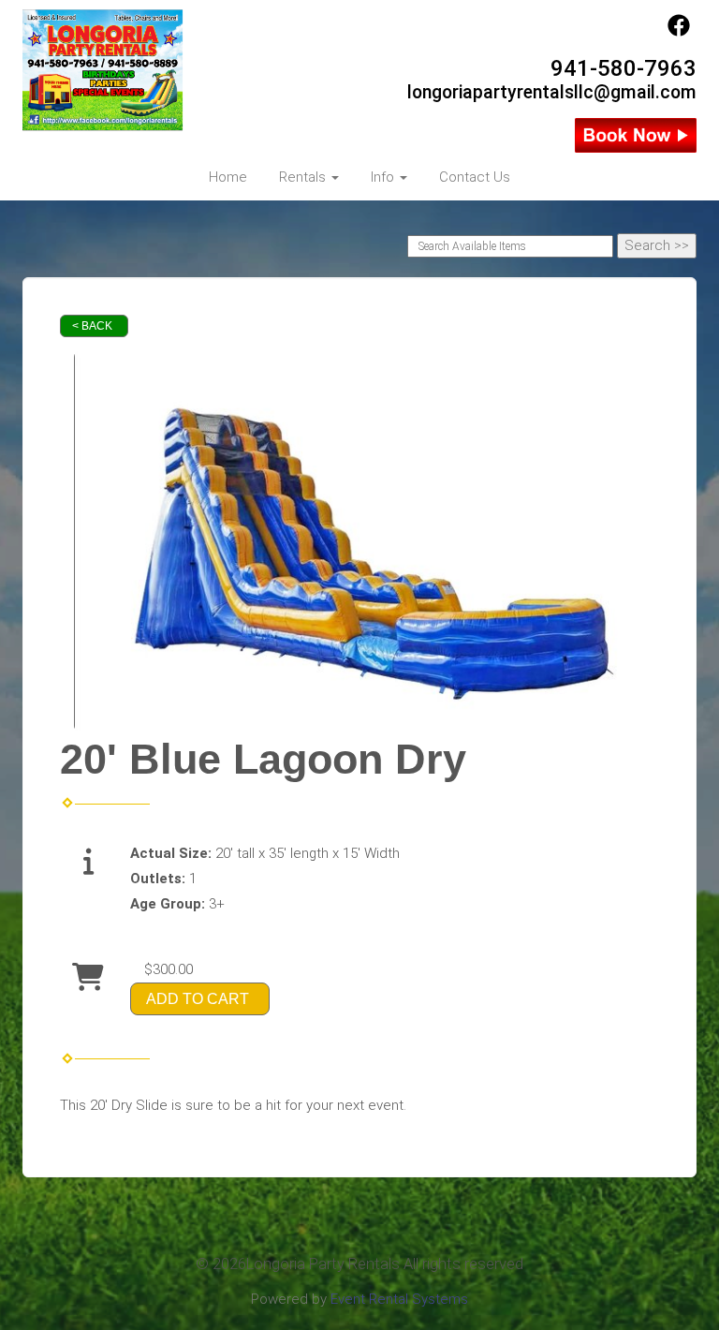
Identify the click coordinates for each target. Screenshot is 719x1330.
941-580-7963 (623, 68)
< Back (92, 325)
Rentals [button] (304, 177)
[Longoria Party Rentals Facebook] (679, 31)
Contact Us (474, 177)
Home (228, 177)
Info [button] (384, 177)
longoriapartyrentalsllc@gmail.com (552, 92)
